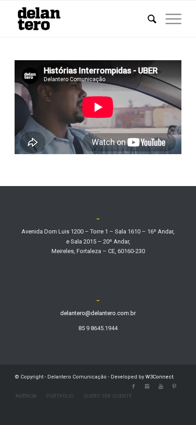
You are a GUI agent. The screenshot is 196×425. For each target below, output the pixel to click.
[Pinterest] (174, 387)
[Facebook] (133, 387)
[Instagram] (147, 387)
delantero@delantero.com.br (98, 313)
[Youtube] (161, 387)
